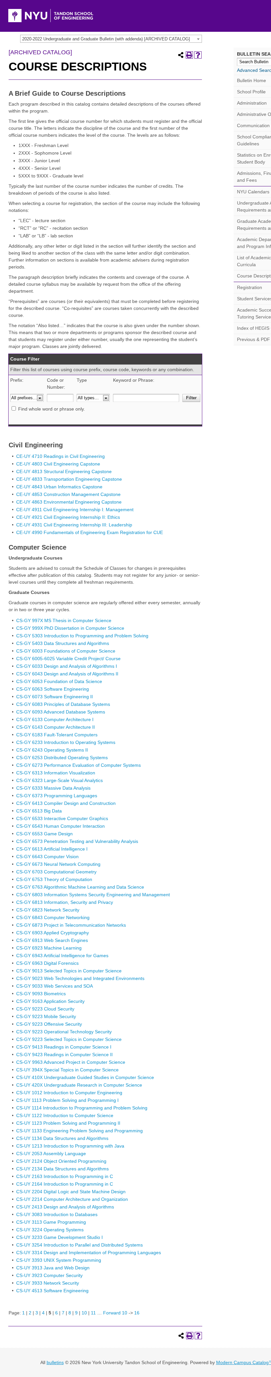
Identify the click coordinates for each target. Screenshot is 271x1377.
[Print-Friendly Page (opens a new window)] (189, 55)
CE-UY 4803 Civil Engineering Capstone (58, 464)
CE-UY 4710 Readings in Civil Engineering (60, 456)
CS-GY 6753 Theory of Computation (54, 879)
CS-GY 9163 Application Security (50, 1001)
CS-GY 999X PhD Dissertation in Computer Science (70, 628)
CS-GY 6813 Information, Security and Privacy (64, 902)
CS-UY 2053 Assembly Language (51, 1153)
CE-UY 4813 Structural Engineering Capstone (64, 471)
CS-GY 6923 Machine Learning (49, 948)
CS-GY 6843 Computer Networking (53, 917)
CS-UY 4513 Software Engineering (52, 1290)
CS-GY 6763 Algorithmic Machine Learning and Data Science (80, 887)
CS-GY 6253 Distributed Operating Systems (62, 757)
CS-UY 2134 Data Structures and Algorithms (62, 1168)
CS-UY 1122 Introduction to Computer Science (64, 1115)
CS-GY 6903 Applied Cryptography (52, 932)
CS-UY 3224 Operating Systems (50, 1229)
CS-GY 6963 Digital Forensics (47, 963)
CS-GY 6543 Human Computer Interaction (60, 826)
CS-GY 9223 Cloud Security (45, 1008)
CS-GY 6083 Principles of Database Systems (63, 704)
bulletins (55, 1362)
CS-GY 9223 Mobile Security (46, 1016)
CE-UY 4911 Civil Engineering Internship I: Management (75, 509)
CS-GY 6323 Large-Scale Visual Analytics (59, 780)
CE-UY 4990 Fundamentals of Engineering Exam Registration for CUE (89, 532)
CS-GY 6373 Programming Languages (56, 795)
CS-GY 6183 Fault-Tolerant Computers (56, 734)
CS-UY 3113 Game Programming (51, 1222)
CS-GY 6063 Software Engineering (52, 689)
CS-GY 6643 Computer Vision (47, 856)
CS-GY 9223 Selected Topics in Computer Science (69, 1039)
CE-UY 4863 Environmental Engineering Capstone (69, 502)
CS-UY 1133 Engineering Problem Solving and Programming (79, 1130)
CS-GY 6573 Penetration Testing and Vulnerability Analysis (77, 841)
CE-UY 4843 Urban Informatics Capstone (59, 486)
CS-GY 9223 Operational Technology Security (64, 1031)
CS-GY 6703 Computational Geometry (56, 871)
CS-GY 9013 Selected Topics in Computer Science (69, 970)
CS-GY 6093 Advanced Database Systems (60, 711)
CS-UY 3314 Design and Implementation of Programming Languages (88, 1252)
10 (84, 1312)
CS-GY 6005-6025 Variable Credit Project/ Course (68, 658)
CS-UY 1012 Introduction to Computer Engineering (69, 1092)
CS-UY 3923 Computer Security (49, 1275)
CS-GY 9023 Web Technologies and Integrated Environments (80, 978)
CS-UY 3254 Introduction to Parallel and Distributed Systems (79, 1245)
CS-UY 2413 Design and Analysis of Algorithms (65, 1206)
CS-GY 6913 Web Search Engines (52, 940)
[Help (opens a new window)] (198, 55)
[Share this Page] (180, 55)
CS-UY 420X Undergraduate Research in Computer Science (79, 1085)
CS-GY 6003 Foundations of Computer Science (65, 651)
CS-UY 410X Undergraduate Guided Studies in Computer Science (85, 1077)
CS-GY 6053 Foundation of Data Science (59, 681)
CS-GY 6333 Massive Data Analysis (53, 788)
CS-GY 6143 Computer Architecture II (55, 727)
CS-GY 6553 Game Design (44, 833)
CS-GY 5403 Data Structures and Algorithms (62, 643)
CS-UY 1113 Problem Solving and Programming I (67, 1100)
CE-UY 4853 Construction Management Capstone (68, 494)
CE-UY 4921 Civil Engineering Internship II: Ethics (68, 517)
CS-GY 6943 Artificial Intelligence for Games (62, 955)
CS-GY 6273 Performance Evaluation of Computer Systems (78, 765)
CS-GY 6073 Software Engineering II (54, 696)
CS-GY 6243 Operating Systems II (52, 750)
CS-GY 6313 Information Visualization (55, 772)
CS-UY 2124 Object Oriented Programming (61, 1161)
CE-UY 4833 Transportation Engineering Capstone (69, 479)
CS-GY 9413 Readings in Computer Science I (63, 1047)
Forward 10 (115, 1312)
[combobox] (111, 39)
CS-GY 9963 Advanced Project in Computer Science (70, 1062)
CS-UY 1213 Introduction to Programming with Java (70, 1146)
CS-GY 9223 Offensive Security (49, 1024)
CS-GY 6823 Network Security (47, 909)
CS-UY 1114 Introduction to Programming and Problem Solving (81, 1107)
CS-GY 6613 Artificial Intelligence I (52, 849)
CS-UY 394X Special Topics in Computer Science (67, 1069)
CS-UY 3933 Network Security (47, 1283)
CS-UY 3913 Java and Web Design (53, 1267)
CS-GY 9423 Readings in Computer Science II (64, 1054)
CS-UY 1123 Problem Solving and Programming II (68, 1123)
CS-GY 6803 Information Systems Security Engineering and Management (93, 894)
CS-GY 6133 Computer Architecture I (55, 719)
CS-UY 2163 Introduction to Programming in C (64, 1176)
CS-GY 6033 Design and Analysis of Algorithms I (66, 666)
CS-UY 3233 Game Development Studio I (59, 1237)
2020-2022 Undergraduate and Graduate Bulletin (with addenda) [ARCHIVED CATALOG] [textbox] (106, 38)
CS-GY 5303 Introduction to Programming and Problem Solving (82, 635)
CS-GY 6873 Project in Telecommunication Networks (71, 925)
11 (93, 1312)
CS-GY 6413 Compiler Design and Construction (66, 803)
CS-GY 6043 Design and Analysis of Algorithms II (67, 673)
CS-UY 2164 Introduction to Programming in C (64, 1184)
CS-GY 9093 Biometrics (41, 993)
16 (136, 1312)
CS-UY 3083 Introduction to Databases (56, 1214)
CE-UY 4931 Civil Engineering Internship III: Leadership (74, 524)
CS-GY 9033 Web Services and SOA (54, 986)
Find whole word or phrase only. (51, 409)
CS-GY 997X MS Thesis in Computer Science (63, 620)
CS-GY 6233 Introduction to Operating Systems (65, 742)
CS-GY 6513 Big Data (39, 810)
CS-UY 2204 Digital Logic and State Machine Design (71, 1191)
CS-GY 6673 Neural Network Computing (58, 864)
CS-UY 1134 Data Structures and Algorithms (62, 1138)
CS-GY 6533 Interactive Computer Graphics (62, 818)
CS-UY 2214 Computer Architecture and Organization (72, 1199)
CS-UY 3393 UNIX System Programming (58, 1260)
